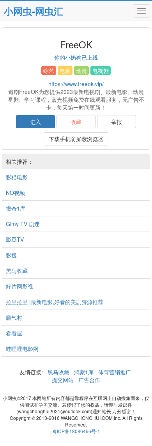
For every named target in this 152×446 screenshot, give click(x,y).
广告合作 (88, 380)
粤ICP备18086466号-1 (76, 431)
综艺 (48, 70)
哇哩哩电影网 (22, 348)
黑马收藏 (17, 270)
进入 (35, 122)
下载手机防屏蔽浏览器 (76, 139)
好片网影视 (19, 286)
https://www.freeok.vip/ (76, 84)
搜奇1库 (15, 208)
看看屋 (14, 333)
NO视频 (15, 192)
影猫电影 (17, 177)
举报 (116, 122)
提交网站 (63, 380)
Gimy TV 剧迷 (23, 224)
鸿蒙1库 (83, 372)
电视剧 (100, 70)
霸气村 (14, 317)
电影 (65, 70)
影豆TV (15, 239)
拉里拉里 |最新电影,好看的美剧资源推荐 (54, 302)
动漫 (81, 70)
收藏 (76, 122)
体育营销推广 (115, 372)
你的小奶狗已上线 (76, 57)
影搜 (11, 255)
